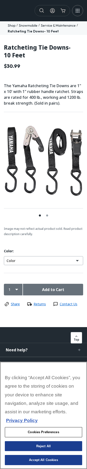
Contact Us (68, 304)
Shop (11, 25)
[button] (43, 350)
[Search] (41, 10)
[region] (43, 415)
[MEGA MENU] (77, 10)
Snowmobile (28, 25)
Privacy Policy (22, 420)
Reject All (43, 446)
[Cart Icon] (63, 10)
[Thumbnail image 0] (40, 215)
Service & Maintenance (58, 25)
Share (15, 304)
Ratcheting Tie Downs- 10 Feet (33, 31)
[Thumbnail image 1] (47, 215)
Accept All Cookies (43, 460)
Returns (40, 304)
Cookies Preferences (43, 432)
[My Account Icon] (52, 10)
